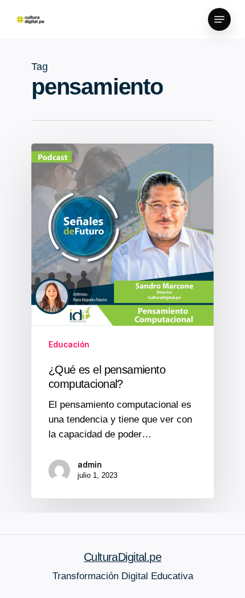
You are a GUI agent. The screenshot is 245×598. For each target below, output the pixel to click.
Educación (68, 344)
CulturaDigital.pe (122, 557)
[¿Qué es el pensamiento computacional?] (122, 321)
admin (89, 464)
